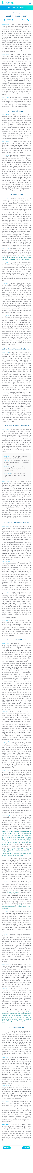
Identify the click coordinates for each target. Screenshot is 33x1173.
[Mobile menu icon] (30, 3)
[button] (5, 20)
